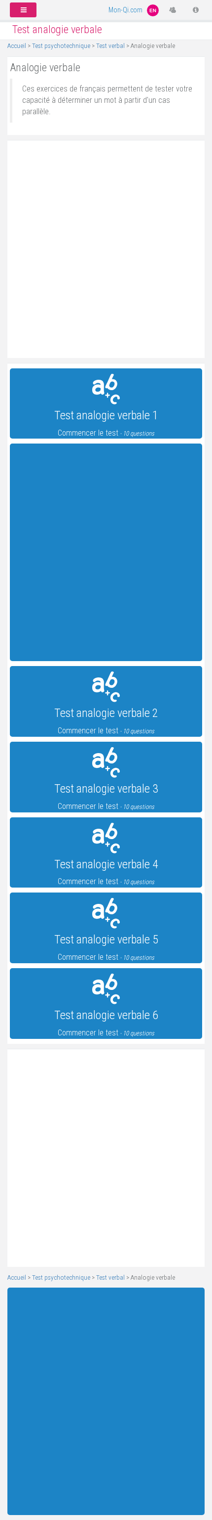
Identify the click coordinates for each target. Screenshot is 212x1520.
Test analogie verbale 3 (106, 789)
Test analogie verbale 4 (106, 864)
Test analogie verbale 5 (106, 939)
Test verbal (110, 45)
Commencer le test (106, 433)
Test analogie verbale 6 (106, 1015)
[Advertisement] (106, 249)
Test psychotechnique (61, 45)
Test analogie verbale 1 (106, 415)
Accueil (16, 45)
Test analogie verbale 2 (106, 713)
